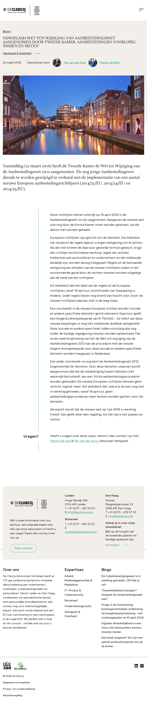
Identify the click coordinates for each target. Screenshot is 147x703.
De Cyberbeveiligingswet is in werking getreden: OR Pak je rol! (121, 580)
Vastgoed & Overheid (17, 53)
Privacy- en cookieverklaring (19, 688)
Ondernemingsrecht (78, 606)
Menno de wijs (60, 441)
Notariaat (71, 600)
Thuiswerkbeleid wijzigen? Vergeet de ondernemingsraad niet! (121, 595)
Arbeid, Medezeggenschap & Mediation (78, 580)
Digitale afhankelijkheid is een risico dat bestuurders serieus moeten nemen (121, 628)
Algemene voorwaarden (16, 682)
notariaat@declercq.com (81, 532)
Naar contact (23, 548)
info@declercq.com (80, 512)
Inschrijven (112, 545)
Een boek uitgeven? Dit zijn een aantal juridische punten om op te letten (122, 642)
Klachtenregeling (12, 695)
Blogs (6, 31)
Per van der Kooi (86, 441)
